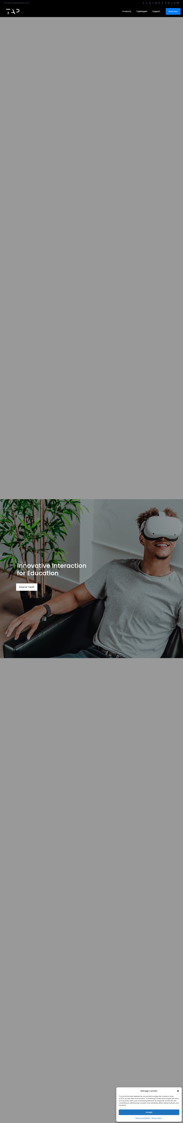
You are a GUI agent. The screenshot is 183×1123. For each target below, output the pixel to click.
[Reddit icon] (172, 3)
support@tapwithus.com (17, 2)
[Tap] (12, 11)
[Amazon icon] (165, 3)
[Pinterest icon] (159, 3)
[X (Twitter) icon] (147, 3)
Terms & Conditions (142, 1118)
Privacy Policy (157, 1118)
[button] (178, 1091)
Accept (149, 1112)
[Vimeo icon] (150, 3)
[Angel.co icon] (175, 3)
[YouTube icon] (153, 3)
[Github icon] (168, 3)
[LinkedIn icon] (156, 3)
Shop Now (173, 11)
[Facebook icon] (144, 3)
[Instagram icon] (162, 3)
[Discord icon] (178, 3)
